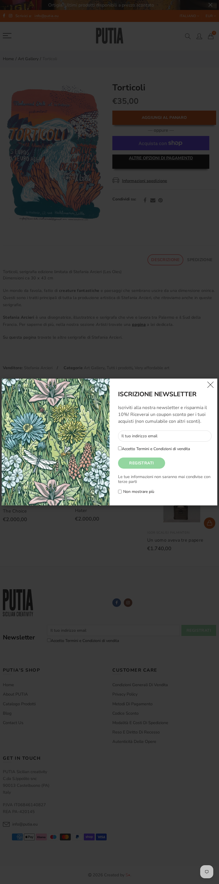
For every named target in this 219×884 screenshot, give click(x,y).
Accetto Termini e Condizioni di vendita (156, 449)
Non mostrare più (138, 491)
